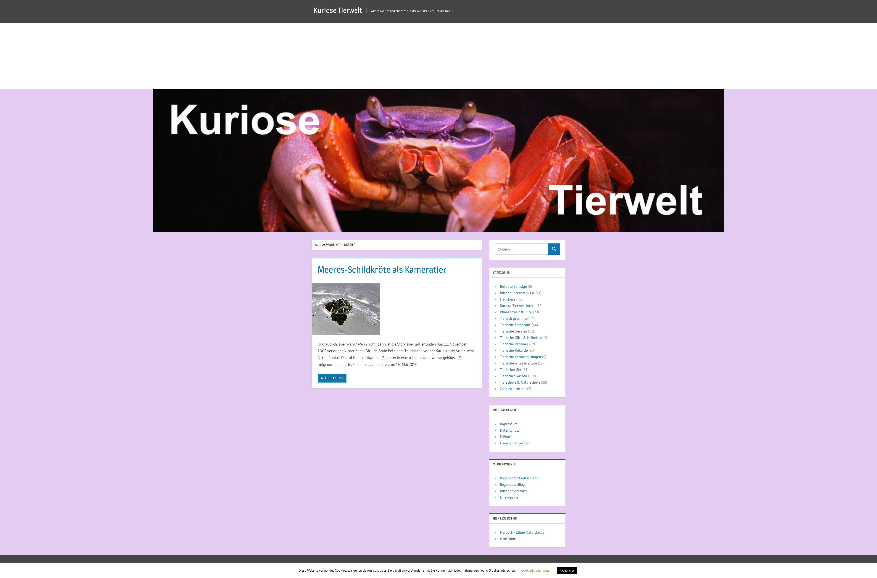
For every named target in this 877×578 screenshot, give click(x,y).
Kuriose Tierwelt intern (518, 305)
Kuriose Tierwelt (338, 10)
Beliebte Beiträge (513, 286)
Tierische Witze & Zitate (518, 363)
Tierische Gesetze (513, 331)
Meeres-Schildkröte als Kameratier (382, 269)
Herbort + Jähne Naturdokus (522, 532)
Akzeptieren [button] (567, 570)
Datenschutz (510, 430)
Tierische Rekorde (514, 350)
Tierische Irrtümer (514, 344)
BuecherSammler (513, 490)
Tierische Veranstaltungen (520, 356)
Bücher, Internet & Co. (517, 292)
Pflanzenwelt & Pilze (516, 312)
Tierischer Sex (511, 369)
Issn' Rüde (508, 538)
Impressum (509, 424)
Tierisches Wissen (513, 376)
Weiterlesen (331, 378)
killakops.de (509, 497)
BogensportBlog (512, 484)
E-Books (506, 436)
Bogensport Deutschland (519, 478)
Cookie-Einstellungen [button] (536, 570)
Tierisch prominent (515, 318)
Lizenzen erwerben (514, 443)
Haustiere (507, 299)
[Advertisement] (438, 55)
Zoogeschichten (512, 388)
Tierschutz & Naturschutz (520, 382)
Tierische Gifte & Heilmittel (521, 337)
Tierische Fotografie (515, 324)
